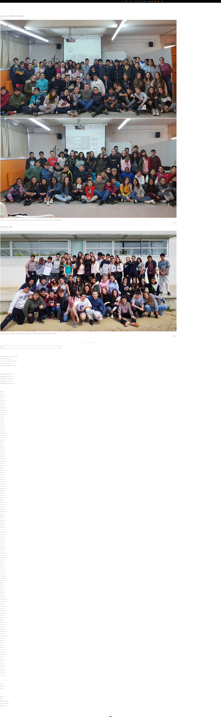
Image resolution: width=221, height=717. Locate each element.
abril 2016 (2, 603)
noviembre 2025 (3, 410)
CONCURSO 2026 (10, 374)
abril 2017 (2, 587)
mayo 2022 (2, 497)
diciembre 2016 (3, 596)
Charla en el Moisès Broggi (5, 363)
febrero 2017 (2, 592)
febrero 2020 (2, 527)
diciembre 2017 (3, 573)
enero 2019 (2, 550)
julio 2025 (2, 417)
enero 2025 (2, 430)
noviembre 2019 (3, 534)
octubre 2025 (2, 412)
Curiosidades (2, 685)
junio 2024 (2, 444)
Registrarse (2, 696)
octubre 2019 (2, 536)
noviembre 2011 (3, 672)
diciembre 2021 (3, 509)
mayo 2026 (2, 396)
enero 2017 (2, 594)
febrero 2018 (2, 569)
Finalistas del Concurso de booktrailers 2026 (9, 356)
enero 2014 (2, 626)
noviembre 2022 (3, 486)
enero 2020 (2, 530)
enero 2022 (2, 506)
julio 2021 (2, 518)
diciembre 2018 (3, 553)
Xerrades (2, 688)
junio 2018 (2, 560)
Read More (174, 222)
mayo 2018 (2, 562)
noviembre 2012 (3, 654)
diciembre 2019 (3, 532)
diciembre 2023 (3, 458)
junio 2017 (2, 583)
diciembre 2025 (3, 407)
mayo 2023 (2, 472)
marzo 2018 (2, 566)
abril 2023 (2, 474)
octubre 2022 (2, 488)
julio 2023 (2, 467)
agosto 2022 (2, 490)
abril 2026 (2, 398)
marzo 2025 (2, 426)
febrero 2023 (2, 479)
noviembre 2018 (3, 555)
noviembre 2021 (3, 511)
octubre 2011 (2, 675)
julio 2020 (2, 523)
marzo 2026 (2, 400)
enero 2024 (2, 456)
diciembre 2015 (3, 606)
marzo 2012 (2, 663)
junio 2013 (2, 638)
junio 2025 (2, 419)
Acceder (1, 698)
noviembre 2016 (3, 599)
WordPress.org (3, 705)
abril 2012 (2, 661)
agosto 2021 (2, 516)
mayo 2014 (2, 617)
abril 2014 (2, 619)
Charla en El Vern (6, 227)
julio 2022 (2, 493)
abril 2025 (2, 423)
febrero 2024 (2, 453)
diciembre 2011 (3, 670)
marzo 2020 (2, 525)
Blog (1, 683)
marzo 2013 (2, 645)
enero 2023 (2, 481)
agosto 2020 (2, 520)
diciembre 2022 (3, 483)
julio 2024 (2, 442)
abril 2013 (2, 643)
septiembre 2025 (3, 414)
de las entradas (4, 701)
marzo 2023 (2, 477)
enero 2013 (2, 649)
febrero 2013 (2, 647)
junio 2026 (2, 393)
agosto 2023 (2, 465)
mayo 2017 (2, 585)
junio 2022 (2, 495)
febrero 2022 (2, 504)
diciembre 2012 (3, 652)
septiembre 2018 (3, 557)
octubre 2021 (2, 513)
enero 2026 (2, 405)
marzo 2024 (2, 451)
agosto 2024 (2, 440)
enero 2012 (2, 668)
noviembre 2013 (3, 631)
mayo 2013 (2, 640)
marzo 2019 (2, 546)
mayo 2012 (2, 659)
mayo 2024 (2, 447)
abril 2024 (2, 449)
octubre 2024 (2, 437)
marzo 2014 (2, 622)
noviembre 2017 (3, 576)
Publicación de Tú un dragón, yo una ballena (8, 361)
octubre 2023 (2, 463)
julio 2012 (2, 656)
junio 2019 (2, 539)
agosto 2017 (2, 580)
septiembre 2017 (3, 578)
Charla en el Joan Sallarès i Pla (6, 358)
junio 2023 (2, 470)
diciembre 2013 (3, 629)
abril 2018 (2, 564)
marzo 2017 (2, 589)
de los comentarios (4, 703)
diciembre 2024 (3, 433)
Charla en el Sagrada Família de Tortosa (7, 365)
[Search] (59, 347)
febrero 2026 (2, 403)
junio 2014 (2, 615)
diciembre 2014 (3, 610)
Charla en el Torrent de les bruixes (12, 16)
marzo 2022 (2, 502)
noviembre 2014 (3, 613)
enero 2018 (2, 571)
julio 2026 (2, 391)
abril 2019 (2, 543)
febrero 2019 (2, 548)
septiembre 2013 (3, 636)
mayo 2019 (2, 541)
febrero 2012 (2, 666)
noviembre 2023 (3, 460)
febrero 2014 (2, 624)
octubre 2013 (2, 633)
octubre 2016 (2, 601)
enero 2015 (2, 608)
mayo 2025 (2, 421)
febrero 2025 (2, 428)
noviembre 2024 (3, 435)
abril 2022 (2, 500)
